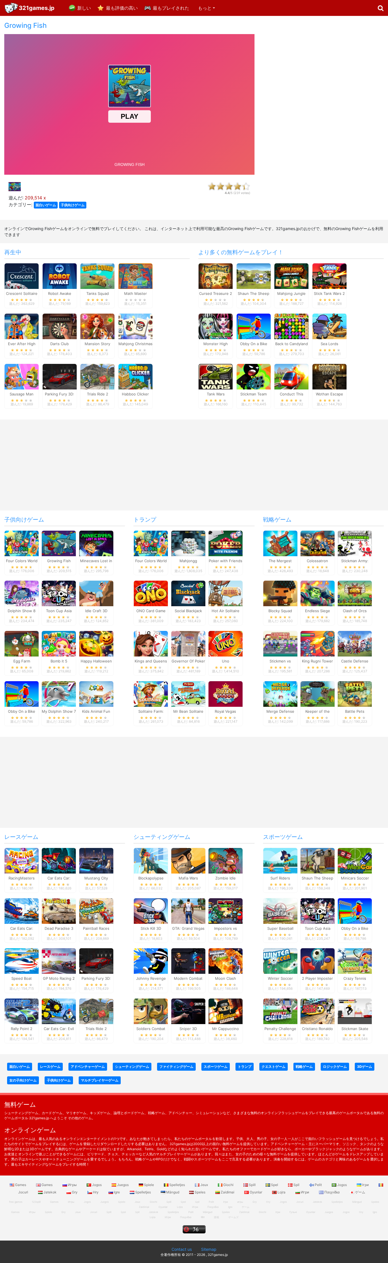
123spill (36, 1201)
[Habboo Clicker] (135, 376)
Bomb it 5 (59, 661)
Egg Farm (21, 661)
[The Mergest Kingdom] (280, 543)
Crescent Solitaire (21, 293)
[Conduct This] (291, 376)
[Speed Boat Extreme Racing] (22, 961)
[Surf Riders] (280, 860)
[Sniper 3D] (188, 1011)
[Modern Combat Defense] (188, 961)
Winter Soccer (280, 978)
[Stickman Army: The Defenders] (355, 543)
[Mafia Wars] (188, 860)
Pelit (318, 1185)
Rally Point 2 (21, 1028)
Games (20, 1185)
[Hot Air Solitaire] (225, 593)
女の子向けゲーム (23, 1080)
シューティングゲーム (161, 836)
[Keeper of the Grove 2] (318, 693)
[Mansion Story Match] (97, 326)
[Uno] (225, 643)
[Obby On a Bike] (254, 326)
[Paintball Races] (96, 910)
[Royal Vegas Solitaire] (225, 693)
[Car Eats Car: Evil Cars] (59, 1011)
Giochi (228, 1185)
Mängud (172, 1192)
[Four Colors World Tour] (22, 543)
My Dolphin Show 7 (59, 711)
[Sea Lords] (329, 326)
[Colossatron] (318, 543)
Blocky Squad (280, 610)
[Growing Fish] (59, 543)
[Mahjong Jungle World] (291, 276)
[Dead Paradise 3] (59, 910)
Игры (72, 1185)
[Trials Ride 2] (97, 376)
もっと (205, 8)
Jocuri (299, 1201)
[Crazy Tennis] (355, 961)
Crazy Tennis (354, 978)
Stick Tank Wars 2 (329, 293)
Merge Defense (280, 711)
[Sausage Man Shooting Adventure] (22, 376)
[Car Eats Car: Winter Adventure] (22, 910)
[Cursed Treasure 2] (216, 276)
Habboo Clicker (135, 394)
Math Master (135, 293)
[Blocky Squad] (280, 593)
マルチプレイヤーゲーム (99, 1080)
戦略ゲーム (277, 519)
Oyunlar (256, 1192)
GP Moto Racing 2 (59, 978)
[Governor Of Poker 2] (188, 643)
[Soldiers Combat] (151, 1011)
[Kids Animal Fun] (96, 693)
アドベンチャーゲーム (88, 1066)
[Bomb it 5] (59, 643)
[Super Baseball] (280, 910)
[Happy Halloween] (96, 643)
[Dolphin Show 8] (22, 593)
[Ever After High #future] (22, 326)
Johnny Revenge (151, 978)
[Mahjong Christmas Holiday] (135, 326)
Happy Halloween (96, 661)
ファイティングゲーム (176, 1066)
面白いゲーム (46, 205)
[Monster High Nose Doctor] (216, 326)
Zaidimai (227, 1192)
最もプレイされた (171, 8)
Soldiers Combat (150, 1028)
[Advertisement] (323, 107)
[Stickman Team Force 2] (254, 376)
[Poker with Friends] (225, 543)
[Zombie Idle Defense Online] (225, 860)
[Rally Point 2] (22, 1011)
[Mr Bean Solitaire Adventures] (188, 693)
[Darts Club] (60, 326)
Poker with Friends (225, 560)
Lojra (281, 1192)
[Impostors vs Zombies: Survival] (225, 910)
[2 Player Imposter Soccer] (318, 961)
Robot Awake (59, 293)
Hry (95, 1192)
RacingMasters (22, 878)
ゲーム (359, 1192)
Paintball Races (96, 928)
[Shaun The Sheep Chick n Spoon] (254, 276)
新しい (84, 8)
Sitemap (208, 1249)
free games (15, 1201)
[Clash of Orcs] (355, 593)
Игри (305, 1192)
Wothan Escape (329, 394)
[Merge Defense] (280, 693)
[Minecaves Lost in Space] (96, 543)
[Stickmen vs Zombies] (280, 643)
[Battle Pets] (355, 693)
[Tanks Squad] (97, 276)
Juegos (123, 1185)
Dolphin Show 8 (22, 610)
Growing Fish (59, 560)
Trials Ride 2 (97, 394)
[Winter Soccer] (280, 961)
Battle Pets (354, 711)
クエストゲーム (273, 1066)
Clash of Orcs (355, 610)
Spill (252, 1185)
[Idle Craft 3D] (96, 593)
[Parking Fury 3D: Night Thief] (60, 376)
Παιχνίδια (332, 1192)
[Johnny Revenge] (151, 961)
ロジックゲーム (335, 1066)
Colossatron (317, 560)
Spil (296, 1185)
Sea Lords (329, 343)
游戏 (216, 1217)
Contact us (182, 1249)
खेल (203, 1217)
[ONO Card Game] (151, 593)
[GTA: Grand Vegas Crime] (188, 910)
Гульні (293, 1212)
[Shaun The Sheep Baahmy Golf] (318, 860)
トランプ (144, 519)
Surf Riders (280, 878)
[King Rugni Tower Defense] (318, 643)
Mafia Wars (188, 878)
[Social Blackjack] (188, 593)
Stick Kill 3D (151, 928)
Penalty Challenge (280, 1028)
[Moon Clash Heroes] (225, 961)
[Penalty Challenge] (280, 1011)
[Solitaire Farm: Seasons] (151, 693)
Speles (200, 1192)
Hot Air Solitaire (225, 610)
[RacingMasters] (22, 860)
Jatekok (50, 1192)
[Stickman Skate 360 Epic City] (355, 1011)
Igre (117, 1192)
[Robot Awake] (60, 276)
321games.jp (37, 8)
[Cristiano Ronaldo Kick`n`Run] (318, 1011)
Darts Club (59, 343)
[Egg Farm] (22, 643)
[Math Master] (135, 276)
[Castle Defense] (355, 643)
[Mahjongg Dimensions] (188, 543)
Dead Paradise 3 (59, 928)
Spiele (149, 1185)
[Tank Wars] (216, 376)
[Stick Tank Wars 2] (329, 276)
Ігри (365, 1185)
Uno (225, 661)
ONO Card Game (151, 610)
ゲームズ (233, 1217)
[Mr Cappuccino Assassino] (225, 1011)
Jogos (97, 1185)
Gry (74, 1192)
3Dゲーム (364, 1066)
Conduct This (291, 394)
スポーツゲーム (283, 836)
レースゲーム (21, 836)
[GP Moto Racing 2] (59, 961)
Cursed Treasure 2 (215, 293)
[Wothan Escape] (329, 376)
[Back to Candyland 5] (291, 326)
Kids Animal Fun (96, 711)
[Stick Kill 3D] (151, 910)
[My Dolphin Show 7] (59, 693)
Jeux (204, 1185)
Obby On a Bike (253, 343)
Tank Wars (216, 394)
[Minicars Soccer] (355, 860)
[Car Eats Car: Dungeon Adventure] (59, 860)
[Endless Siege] (318, 593)
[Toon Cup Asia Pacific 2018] (59, 593)
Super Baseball (280, 928)
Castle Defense (354, 661)
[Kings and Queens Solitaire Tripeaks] (151, 643)
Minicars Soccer (355, 878)
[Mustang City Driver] (96, 860)
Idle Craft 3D (96, 610)
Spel (274, 1185)
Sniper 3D (188, 1028)
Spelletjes (177, 1185)
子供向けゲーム (73, 205)
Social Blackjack (188, 610)
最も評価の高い (122, 8)
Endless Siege (317, 610)
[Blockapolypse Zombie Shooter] (151, 860)
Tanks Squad (97, 293)
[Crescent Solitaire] (22, 276)
